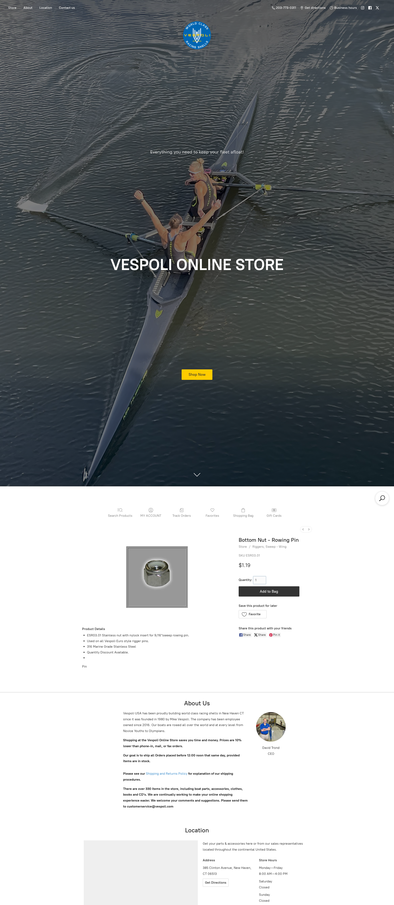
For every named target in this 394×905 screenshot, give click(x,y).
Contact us (67, 8)
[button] (253, 614)
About (27, 8)
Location (45, 8)
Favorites (212, 516)
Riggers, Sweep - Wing (269, 547)
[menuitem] (303, 529)
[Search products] (382, 498)
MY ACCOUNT (150, 516)
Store (12, 8)
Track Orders (181, 516)
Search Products (120, 516)
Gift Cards (274, 516)
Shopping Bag (243, 516)
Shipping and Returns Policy (166, 774)
